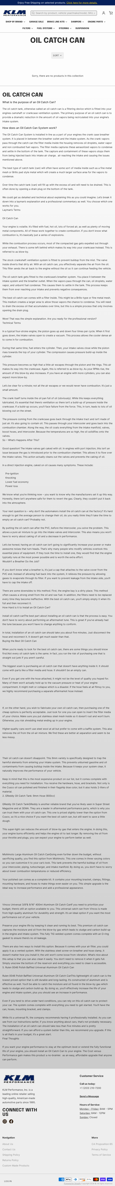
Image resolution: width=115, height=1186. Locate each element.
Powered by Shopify (72, 1183)
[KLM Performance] (14, 13)
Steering (64, 28)
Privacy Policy (100, 1149)
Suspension (82, 28)
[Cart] (110, 13)
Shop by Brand (14, 22)
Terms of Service (101, 1154)
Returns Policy (10, 1160)
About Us (7, 1144)
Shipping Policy (11, 1154)
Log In (8, 1181)
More (95, 1137)
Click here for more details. (81, 2)
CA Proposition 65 (102, 1144)
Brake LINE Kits (56, 22)
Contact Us (8, 1149)
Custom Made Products (15, 1165)
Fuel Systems (44, 28)
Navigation (8, 1137)
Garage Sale (36, 22)
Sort (56, 55)
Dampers (76, 22)
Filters (26, 28)
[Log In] (102, 13)
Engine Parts (95, 22)
